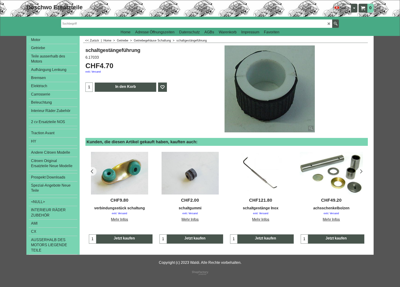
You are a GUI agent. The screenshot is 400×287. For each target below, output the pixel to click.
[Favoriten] (162, 87)
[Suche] (335, 23)
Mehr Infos (119, 219)
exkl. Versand (93, 71)
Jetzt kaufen (124, 238)
